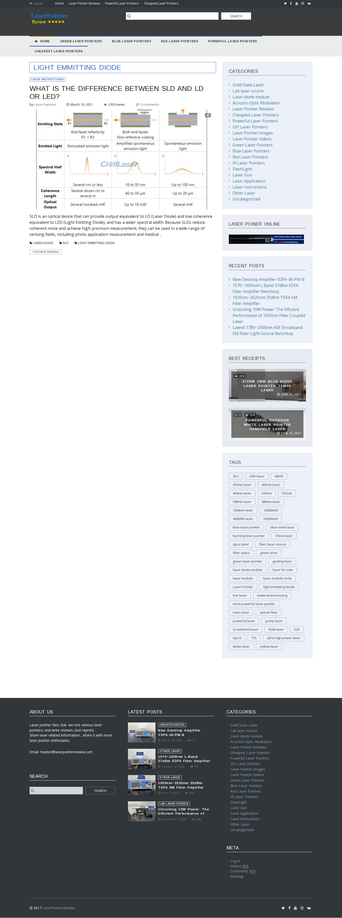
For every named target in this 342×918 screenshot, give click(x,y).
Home (59, 3)
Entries (239, 866)
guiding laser (282, 561)
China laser (283, 535)
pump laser (274, 621)
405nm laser (271, 484)
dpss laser (241, 544)
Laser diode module (251, 97)
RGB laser (276, 629)
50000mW (270, 518)
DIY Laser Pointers (250, 127)
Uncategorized (246, 199)
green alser (269, 552)
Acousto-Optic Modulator (256, 103)
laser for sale (283, 570)
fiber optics (241, 552)
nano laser (241, 612)
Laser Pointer (243, 587)
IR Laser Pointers (249, 163)
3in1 (236, 476)
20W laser (256, 476)
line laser (240, 595)
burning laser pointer (249, 535)
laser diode (43, 243)
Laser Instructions (47, 79)
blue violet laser (282, 527)
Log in (38, 3)
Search (236, 16)
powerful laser (244, 621)
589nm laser (242, 501)
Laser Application (249, 181)
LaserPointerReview (59, 907)
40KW (279, 476)
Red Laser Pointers (250, 157)
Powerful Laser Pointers (122, 3)
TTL (254, 638)
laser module (243, 578)
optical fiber (269, 612)
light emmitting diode (96, 243)
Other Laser (244, 193)
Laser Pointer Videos (252, 139)
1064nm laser (243, 510)
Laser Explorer (45, 104)
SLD (66, 243)
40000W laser (243, 518)
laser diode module (247, 570)
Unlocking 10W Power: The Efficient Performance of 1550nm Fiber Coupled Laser (269, 315)
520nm (267, 493)
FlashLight (242, 169)
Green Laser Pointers (253, 145)
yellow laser (269, 646)
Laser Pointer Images (253, 133)
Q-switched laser (245, 629)
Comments (243, 871)
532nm (287, 493)
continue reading (45, 252)
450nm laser (242, 493)
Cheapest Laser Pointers (161, 3)
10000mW (270, 510)
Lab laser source (248, 91)
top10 (237, 638)
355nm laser (242, 484)
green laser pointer (247, 561)
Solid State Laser (248, 85)
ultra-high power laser (283, 638)
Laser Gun (242, 175)
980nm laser (271, 501)
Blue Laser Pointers (251, 151)
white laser (241, 646)
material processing (272, 595)
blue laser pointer (246, 527)
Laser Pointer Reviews (84, 3)
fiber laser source (272, 544)
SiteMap (237, 876)
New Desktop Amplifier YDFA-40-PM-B (269, 279)
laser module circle (277, 578)
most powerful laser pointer (254, 604)
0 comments (150, 104)
